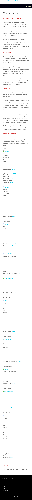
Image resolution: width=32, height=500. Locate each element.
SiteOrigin (15, 496)
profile (13, 169)
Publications (5, 488)
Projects (4, 486)
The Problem (5, 490)
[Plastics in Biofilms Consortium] (16, 1)
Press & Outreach (6, 484)
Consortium (5, 482)
